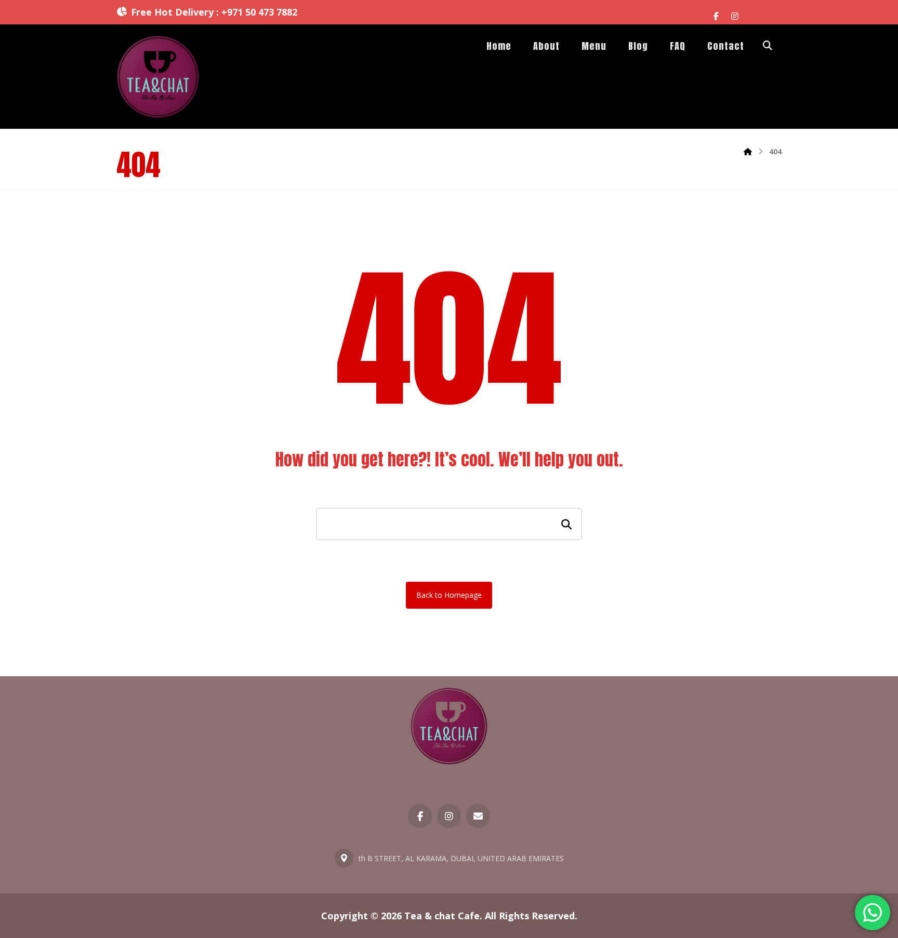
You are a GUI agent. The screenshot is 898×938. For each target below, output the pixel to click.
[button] (716, 16)
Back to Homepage (449, 595)
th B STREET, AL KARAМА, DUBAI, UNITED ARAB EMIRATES (461, 858)
